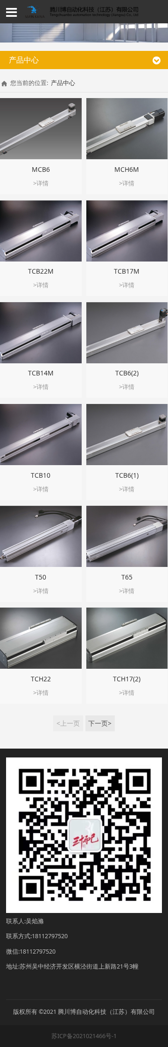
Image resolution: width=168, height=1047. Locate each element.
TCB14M (41, 372)
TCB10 (40, 475)
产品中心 (63, 83)
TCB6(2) (127, 372)
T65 (127, 577)
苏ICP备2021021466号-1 (84, 1036)
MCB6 (41, 169)
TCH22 (41, 678)
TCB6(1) (127, 475)
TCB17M (127, 271)
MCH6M (126, 169)
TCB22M (41, 271)
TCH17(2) (126, 678)
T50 (40, 577)
